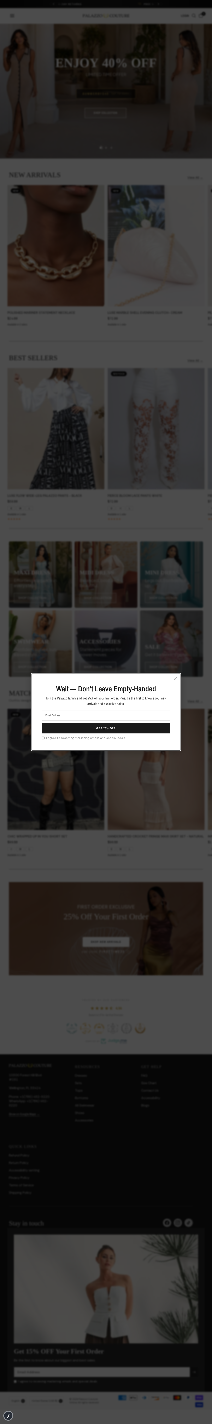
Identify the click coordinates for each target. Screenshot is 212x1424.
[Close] (175, 679)
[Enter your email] (106, 728)
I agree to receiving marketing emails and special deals (85, 738)
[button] (8, 1416)
